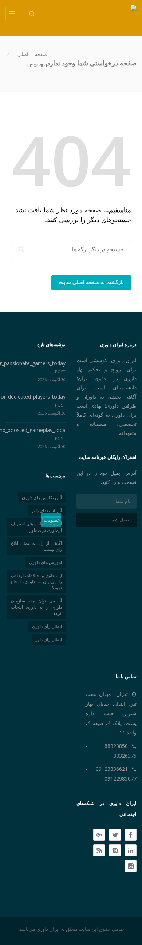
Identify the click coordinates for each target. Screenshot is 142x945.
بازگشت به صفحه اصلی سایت (91, 282)
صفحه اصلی (32, 54)
